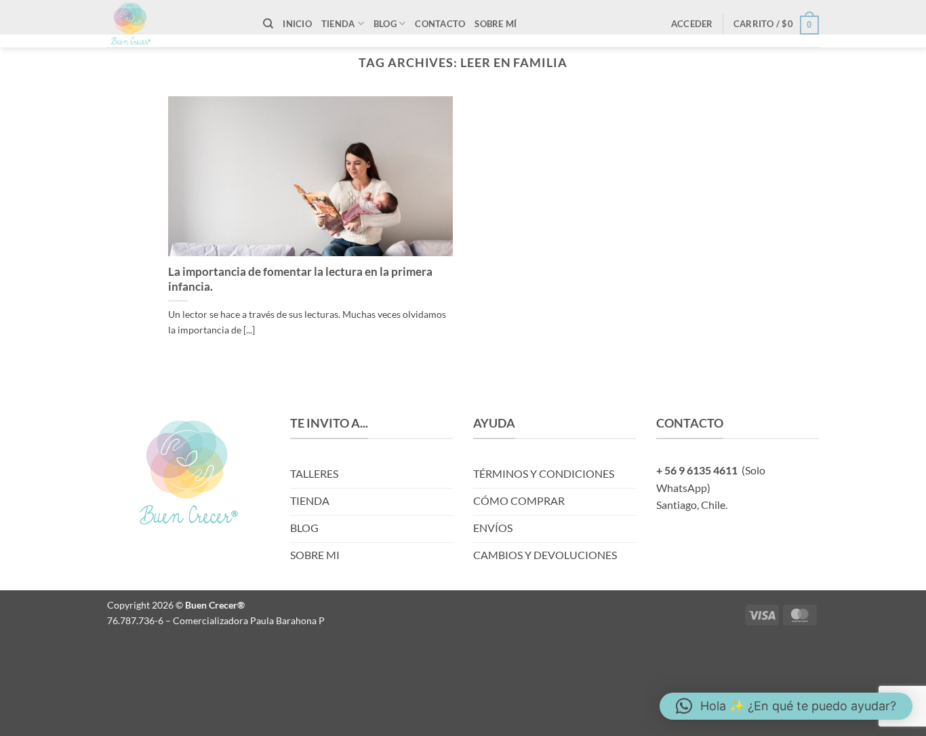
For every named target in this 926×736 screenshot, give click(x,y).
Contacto (440, 23)
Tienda (338, 23)
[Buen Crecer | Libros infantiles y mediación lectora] (175, 23)
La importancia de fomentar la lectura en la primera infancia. (300, 279)
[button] (692, 23)
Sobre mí (496, 23)
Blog (385, 23)
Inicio (297, 23)
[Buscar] (268, 24)
